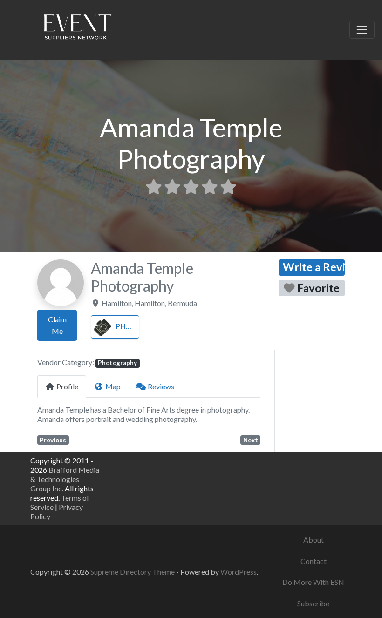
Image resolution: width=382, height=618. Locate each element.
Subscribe (313, 603)
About (313, 539)
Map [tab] (113, 386)
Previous (53, 440)
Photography (144, 325)
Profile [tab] (67, 386)
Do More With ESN (313, 581)
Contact (313, 561)
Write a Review (314, 266)
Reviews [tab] (161, 386)
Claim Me (57, 325)
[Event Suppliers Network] (77, 28)
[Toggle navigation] (362, 30)
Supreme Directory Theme (133, 571)
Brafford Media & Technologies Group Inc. (64, 479)
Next (250, 440)
